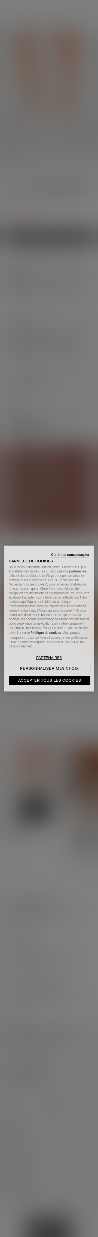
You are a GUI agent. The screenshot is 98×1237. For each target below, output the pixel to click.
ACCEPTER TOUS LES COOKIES (49, 680)
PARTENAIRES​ (49, 657)
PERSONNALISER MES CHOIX (49, 668)
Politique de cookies (45, 633)
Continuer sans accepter (70, 555)
